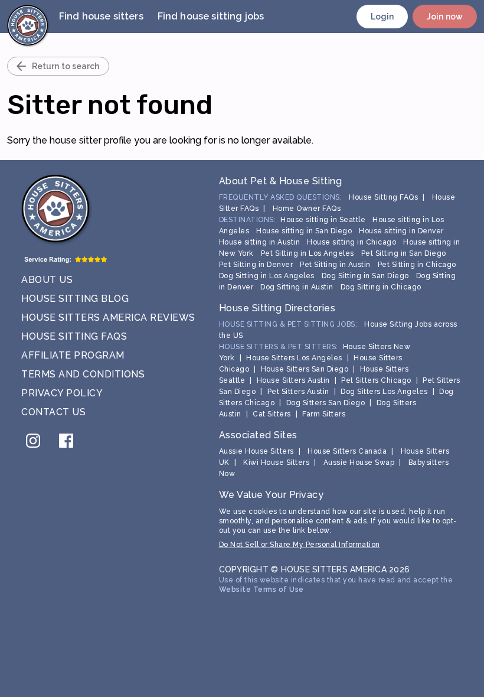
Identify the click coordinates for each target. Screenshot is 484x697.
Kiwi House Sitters (276, 462)
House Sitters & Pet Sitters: (278, 347)
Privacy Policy (62, 393)
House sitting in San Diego (304, 231)
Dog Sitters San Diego (325, 403)
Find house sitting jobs (211, 16)
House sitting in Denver (401, 231)
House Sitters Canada (347, 451)
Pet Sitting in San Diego (403, 253)
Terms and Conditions (83, 374)
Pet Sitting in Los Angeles (307, 253)
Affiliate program (73, 355)
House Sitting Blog (75, 298)
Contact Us (53, 412)
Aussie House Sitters (256, 451)
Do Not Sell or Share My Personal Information (299, 544)
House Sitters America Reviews (108, 317)
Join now (445, 16)
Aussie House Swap (359, 462)
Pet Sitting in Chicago (417, 264)
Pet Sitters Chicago (376, 380)
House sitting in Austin (259, 242)
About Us (47, 279)
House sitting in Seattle (322, 220)
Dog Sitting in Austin (296, 287)
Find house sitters (101, 16)
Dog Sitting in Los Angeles (267, 276)
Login (382, 16)
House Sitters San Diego (305, 369)
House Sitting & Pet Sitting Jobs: (288, 324)
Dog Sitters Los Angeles (384, 391)
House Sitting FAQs (74, 336)
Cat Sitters (272, 414)
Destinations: (247, 220)
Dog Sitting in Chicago (381, 287)
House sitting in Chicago (351, 242)
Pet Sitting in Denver (256, 264)
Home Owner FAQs (307, 208)
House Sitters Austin (293, 380)
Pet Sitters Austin (298, 391)
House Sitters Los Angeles (294, 358)
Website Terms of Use (261, 589)
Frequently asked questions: (280, 197)
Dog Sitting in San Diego (365, 276)
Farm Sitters (323, 414)
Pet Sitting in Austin (335, 264)
